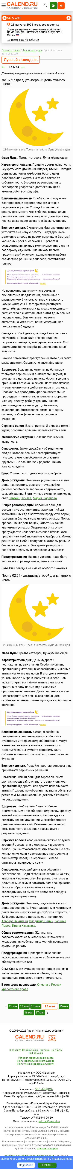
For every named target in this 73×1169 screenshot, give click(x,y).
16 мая (29, 1012)
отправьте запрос (47, 1148)
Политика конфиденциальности (35, 1063)
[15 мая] (23, 67)
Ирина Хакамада (23, 925)
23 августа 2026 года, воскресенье (35, 24)
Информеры (36, 1053)
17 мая (40, 1012)
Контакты (56, 1050)
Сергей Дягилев (20, 498)
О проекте (15, 1050)
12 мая (24, 1006)
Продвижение (30, 1050)
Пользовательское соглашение (35, 1060)
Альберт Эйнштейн (14, 921)
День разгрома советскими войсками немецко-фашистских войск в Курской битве (34, 32)
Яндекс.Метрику (62, 1158)
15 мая (64, 1006)
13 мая (35, 1006)
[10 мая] (5, 1006)
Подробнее (26, 1165)
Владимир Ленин (41, 921)
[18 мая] (47, 1013)
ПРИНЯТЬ (47, 1165)
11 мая (13, 1006)
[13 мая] (3, 67)
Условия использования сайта (36, 1057)
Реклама (44, 1050)
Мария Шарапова (45, 498)
